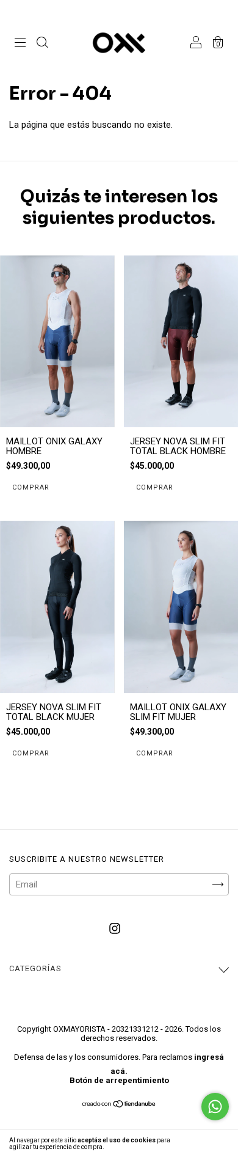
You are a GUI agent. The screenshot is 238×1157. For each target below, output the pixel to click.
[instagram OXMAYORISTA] (115, 928)
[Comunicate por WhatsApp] (215, 1106)
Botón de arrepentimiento (119, 1080)
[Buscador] (42, 44)
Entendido (205, 1143)
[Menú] (20, 44)
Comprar (30, 487)
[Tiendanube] (119, 1105)
